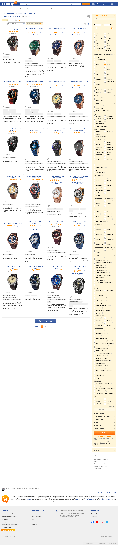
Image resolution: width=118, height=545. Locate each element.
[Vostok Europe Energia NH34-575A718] (79, 286)
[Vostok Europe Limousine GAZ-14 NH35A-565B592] (79, 100)
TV (27, 8)
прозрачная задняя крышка (31, 63)
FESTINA (109, 38)
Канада (98, 69)
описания (110, 498)
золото (108, 216)
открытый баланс (100, 267)
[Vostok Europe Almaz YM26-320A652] (79, 240)
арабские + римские (101, 136)
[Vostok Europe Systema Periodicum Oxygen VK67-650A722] (79, 195)
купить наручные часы (102, 444)
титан (97, 216)
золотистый (99, 147)
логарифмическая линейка (103, 353)
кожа (108, 211)
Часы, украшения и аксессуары (14, 13)
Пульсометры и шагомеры (100, 463)
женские (109, 89)
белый (97, 142)
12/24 (33, 204)
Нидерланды (99, 71)
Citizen (108, 35)
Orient (97, 43)
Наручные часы (31, 13)
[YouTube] (97, 522)
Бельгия (98, 62)
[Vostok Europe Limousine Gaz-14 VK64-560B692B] (56, 195)
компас (108, 318)
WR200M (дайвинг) (101, 391)
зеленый (109, 144)
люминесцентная (100, 167)
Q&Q (108, 43)
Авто (77, 8)
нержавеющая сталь (101, 178)
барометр (109, 322)
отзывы (29, 499)
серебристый (99, 154)
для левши (99, 285)
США (97, 74)
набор (26, 67)
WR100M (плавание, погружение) (105, 388)
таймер (98, 293)
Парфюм (96, 461)
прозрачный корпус (101, 260)
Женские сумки (97, 468)
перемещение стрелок (102, 345)
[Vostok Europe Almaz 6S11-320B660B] (78, 47)
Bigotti (97, 33)
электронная (99, 165)
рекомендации (90, 499)
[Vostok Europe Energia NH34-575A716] (57, 281)
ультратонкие (99, 257)
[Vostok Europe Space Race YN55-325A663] (57, 100)
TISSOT (108, 48)
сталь (97, 211)
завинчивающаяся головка (103, 363)
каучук (97, 214)
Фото (21, 8)
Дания (97, 64)
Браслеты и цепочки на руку (100, 466)
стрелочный (99, 105)
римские (98, 134)
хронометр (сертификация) (103, 310)
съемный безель (100, 350)
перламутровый (100, 152)
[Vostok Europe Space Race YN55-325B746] (56, 47)
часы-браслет (99, 280)
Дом (60, 8)
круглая (98, 116)
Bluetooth (98, 373)
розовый (109, 152)
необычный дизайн (101, 126)
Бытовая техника (43, 8)
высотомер (99, 320)
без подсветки (100, 172)
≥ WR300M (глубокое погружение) (105, 393)
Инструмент (86, 8)
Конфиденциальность (8, 522)
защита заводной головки (103, 360)
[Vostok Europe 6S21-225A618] (13, 43)
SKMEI (108, 45)
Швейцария (110, 79)
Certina (98, 35)
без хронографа (100, 315)
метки (97, 131)
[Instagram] (102, 522)
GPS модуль (99, 325)
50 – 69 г (109, 399)
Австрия (98, 57)
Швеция (98, 81)
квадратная (110, 118)
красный (98, 149)
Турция (108, 74)
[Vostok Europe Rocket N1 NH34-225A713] (12, 281)
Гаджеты (4, 8)
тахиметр (98, 318)
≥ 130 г (108, 404)
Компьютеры (13, 8)
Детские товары (68, 8)
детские (109, 92)
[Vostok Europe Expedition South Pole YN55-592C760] (56, 148)
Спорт (101, 8)
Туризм (94, 8)
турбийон (98, 335)
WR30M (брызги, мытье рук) (103, 383)
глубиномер (110, 320)
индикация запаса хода (102, 365)
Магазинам (5, 519)
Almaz (71, 61)
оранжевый (110, 149)
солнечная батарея (29, 206)
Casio (108, 33)
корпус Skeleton (100, 265)
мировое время (100, 303)
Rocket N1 (5, 110)
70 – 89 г (98, 401)
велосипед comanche (99, 478)
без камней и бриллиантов (103, 275)
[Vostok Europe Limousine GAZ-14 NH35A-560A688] (79, 148)
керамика (109, 219)
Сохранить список (25, 20)
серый (108, 154)
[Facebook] (92, 522)
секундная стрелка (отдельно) (104, 343)
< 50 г (97, 399)
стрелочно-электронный (102, 110)
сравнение (70, 498)
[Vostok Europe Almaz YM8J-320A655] (12, 191)
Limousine (72, 114)
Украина (98, 76)
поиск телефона (100, 375)
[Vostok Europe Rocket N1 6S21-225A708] (35, 281)
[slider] (96, 28)
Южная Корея (110, 81)
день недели (99, 295)
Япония (98, 84)
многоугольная (100, 123)
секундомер (110, 290)
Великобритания (100, 59)
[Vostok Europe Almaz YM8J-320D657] (35, 240)
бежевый (109, 142)
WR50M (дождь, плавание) (103, 386)
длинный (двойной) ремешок (103, 282)
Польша (109, 71)
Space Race (50, 61)
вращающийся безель (102, 348)
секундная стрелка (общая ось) (104, 340)
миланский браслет (101, 221)
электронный (99, 108)
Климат (53, 8)
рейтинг (78, 499)
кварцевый (99, 97)
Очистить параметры (105, 436)
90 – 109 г (109, 401)
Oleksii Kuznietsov (10, 489)
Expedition (50, 161)
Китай (108, 69)
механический (99, 100)
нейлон (108, 214)
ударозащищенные (101, 355)
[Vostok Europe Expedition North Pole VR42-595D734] (35, 191)
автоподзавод (28, 65)
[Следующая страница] (54, 326)
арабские (109, 131)
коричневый (110, 147)
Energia (49, 295)
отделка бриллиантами (102, 272)
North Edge (109, 40)
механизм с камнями (38, 65)
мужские (98, 89)
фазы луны (99, 308)
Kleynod (98, 40)
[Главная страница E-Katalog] (9, 4)
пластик (98, 219)
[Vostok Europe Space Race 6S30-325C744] (12, 143)
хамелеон (109, 159)
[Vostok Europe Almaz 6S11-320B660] (12, 240)
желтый (98, 144)
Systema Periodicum (74, 208)
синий (97, 157)
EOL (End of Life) (100, 368)
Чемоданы (96, 464)
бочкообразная (100, 118)
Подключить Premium (8, 530)
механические (28, 61)
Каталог (3, 13)
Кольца (95, 470)
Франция (98, 79)
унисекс (98, 92)
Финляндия (110, 76)
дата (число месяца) (101, 298)
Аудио (33, 8)
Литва (4, 20)
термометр (99, 322)
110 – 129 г (99, 404)
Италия (108, 66)
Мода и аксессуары (111, 8)
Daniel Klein (99, 38)
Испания (98, 66)
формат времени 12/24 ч (102, 305)
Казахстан (34, 524)
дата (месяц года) (101, 300)
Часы (25, 13)
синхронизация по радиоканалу (104, 370)
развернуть (112, 406)
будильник (99, 290)
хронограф (5, 57)
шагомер (109, 325)
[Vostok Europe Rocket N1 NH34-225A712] (35, 96)
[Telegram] (107, 522)
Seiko (97, 45)
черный (98, 159)
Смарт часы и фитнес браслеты (101, 459)
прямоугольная (100, 121)
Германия (109, 62)
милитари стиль (100, 277)
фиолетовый (110, 157)
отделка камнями (100, 270)
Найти (85, 4)
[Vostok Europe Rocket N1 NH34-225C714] (12, 96)
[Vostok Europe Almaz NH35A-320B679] (56, 236)
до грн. (14, 31)
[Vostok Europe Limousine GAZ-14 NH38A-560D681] (35, 148)
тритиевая (98, 170)
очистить (12, 20)
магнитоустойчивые (101, 358)
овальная (109, 116)
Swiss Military (99, 48)
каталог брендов (105, 499)
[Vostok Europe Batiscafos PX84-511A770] (35, 47)
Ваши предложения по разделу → (32, 488)
